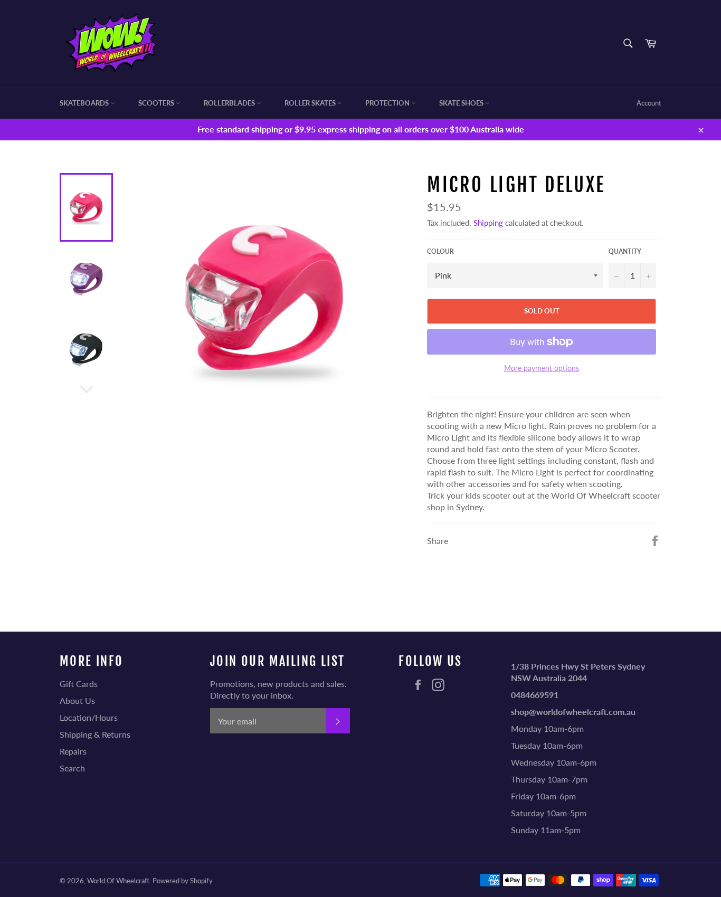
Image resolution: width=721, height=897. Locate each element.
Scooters (157, 103)
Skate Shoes (462, 103)
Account (649, 103)
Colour (440, 251)
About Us (77, 700)
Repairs (73, 751)
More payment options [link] (541, 368)
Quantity (625, 251)
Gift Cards (79, 684)
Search (72, 768)
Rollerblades (230, 103)
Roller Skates (310, 103)
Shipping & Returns (95, 734)
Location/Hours (89, 717)
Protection (388, 103)
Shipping (488, 222)
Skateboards (85, 103)
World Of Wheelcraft (118, 880)
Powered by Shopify (183, 880)
